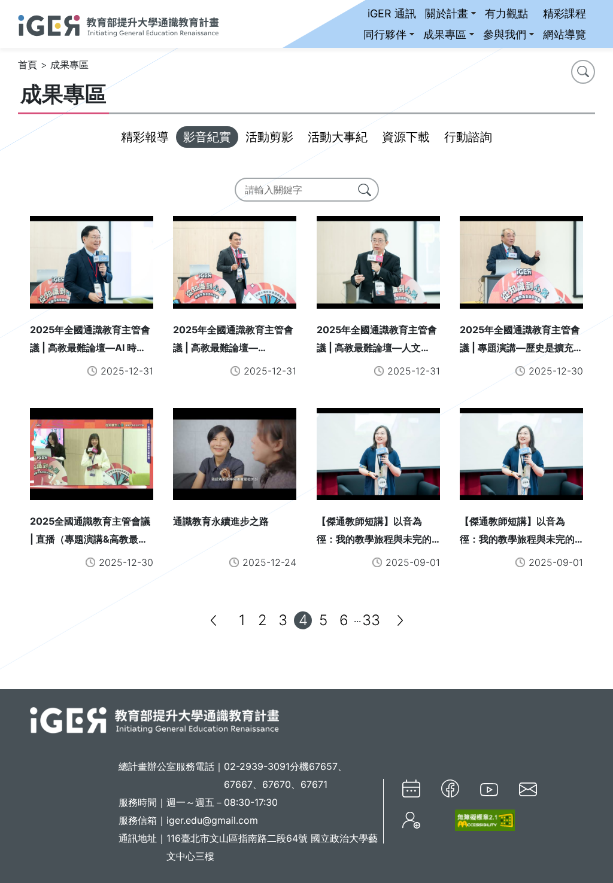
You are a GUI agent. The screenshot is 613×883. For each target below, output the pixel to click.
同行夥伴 (384, 34)
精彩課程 (564, 13)
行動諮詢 (468, 137)
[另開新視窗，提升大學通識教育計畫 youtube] (489, 788)
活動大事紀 (338, 137)
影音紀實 (207, 137)
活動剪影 (269, 137)
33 (371, 620)
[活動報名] (411, 820)
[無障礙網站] (478, 819)
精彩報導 (145, 137)
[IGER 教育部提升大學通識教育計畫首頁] (154, 719)
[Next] (400, 620)
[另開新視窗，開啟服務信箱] (528, 788)
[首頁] (118, 24)
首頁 (27, 64)
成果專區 (444, 34)
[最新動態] (411, 788)
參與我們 (504, 34)
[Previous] (213, 620)
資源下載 (406, 137)
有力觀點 (506, 13)
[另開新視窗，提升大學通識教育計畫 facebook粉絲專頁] (450, 788)
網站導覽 (564, 34)
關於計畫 (446, 13)
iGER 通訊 (392, 13)
